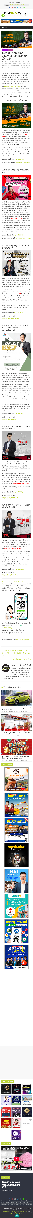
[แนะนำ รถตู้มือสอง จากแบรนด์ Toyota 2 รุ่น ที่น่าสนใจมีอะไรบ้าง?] (16, 691)
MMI (3, 63)
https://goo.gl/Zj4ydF (22, 163)
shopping (24, 63)
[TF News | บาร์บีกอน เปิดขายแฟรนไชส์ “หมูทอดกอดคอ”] (16, 715)
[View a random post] (30, 27)
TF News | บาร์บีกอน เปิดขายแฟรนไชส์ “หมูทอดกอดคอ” (16, 733)
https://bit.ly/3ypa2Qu (22, 640)
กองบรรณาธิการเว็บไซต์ (15, 61)
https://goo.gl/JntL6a (23, 238)
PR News (5, 50)
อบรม (13, 67)
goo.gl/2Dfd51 (19, 235)
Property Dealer (8, 63)
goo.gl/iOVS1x (18, 312)
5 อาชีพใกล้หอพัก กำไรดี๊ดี (22, 659)
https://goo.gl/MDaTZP (10, 498)
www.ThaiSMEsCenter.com (12, 87)
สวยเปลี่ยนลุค (27, 65)
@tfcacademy (7, 628)
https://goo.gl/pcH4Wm (10, 318)
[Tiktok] (15, 7)
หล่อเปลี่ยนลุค (9, 67)
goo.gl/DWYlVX (19, 159)
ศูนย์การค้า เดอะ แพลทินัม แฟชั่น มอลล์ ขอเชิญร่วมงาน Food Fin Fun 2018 (15, 757)
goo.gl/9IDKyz (19, 492)
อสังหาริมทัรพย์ (24, 67)
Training (10, 50)
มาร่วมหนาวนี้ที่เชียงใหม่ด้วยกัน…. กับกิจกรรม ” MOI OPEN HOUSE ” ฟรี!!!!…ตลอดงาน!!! (16, 653)
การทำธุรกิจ (4, 65)
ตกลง (17, 1215)
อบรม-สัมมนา (18, 67)
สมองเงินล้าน (21, 65)
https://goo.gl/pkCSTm (10, 419)
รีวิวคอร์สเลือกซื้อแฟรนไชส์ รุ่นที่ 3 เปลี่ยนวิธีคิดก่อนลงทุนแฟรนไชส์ (17, 5)
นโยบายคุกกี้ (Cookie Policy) (16, 1213)
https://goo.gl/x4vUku (10, 575)
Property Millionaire (17, 63)
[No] (31, 1212)
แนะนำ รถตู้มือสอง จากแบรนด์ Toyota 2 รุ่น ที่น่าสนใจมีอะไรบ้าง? (16, 708)
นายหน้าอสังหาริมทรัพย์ (13, 65)
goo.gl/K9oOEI (19, 569)
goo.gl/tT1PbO (19, 413)
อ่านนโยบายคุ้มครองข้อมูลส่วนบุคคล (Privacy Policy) (15, 1211)
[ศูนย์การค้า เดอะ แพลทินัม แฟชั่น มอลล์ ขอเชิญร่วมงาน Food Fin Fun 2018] (16, 740)
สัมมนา (3, 67)
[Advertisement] (16, 1062)
